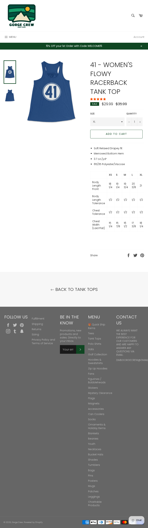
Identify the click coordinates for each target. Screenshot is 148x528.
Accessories (96, 409)
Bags (91, 470)
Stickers (93, 388)
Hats (91, 349)
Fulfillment (38, 318)
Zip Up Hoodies (97, 368)
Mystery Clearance (100, 393)
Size (92, 113)
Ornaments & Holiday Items (97, 426)
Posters (93, 481)
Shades (93, 460)
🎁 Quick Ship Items (96, 326)
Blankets (93, 433)
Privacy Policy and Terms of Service (43, 341)
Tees (91, 333)
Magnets (93, 403)
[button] (98, 99)
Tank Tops (94, 338)
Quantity (131, 113)
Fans (91, 374)
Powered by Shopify (33, 522)
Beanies (93, 438)
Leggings (94, 496)
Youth (91, 444)
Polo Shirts (94, 344)
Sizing (35, 334)
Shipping (37, 324)
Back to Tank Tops (76, 289)
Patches (93, 491)
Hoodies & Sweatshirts (95, 361)
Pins (90, 475)
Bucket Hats (95, 454)
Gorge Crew (17, 522)
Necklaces (94, 449)
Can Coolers (96, 414)
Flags (91, 398)
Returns (36, 329)
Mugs (91, 486)
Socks (92, 419)
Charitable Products (95, 503)
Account (139, 37)
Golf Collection (97, 354)
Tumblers (94, 465)
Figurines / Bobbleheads (97, 380)
